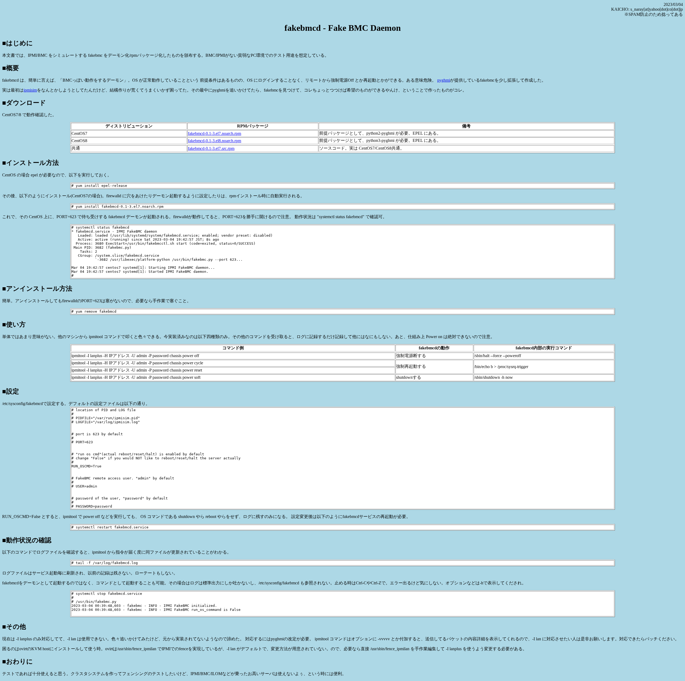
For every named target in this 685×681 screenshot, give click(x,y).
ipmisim (30, 90)
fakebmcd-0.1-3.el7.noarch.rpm (214, 133)
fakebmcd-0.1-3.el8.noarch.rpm (214, 140)
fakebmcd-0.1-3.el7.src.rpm (211, 148)
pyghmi (443, 80)
